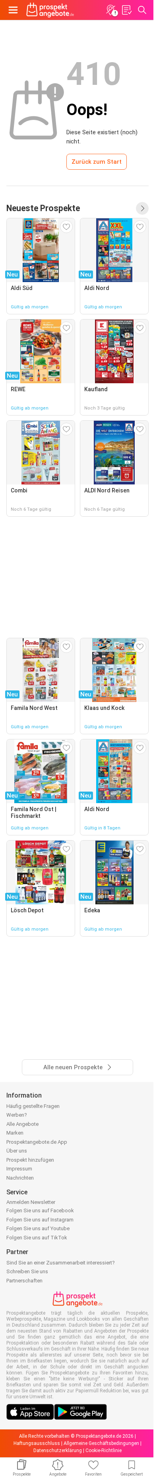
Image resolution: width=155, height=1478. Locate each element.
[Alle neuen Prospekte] (142, 208)
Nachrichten (20, 1178)
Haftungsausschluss (37, 1443)
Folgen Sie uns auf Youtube (38, 1228)
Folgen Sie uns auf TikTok (36, 1238)
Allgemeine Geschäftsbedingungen (101, 1443)
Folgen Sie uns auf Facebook (40, 1210)
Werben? (16, 1115)
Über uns (16, 1151)
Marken (14, 1133)
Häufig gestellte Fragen (33, 1106)
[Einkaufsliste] (126, 10)
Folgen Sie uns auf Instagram (40, 1220)
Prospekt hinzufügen (30, 1160)
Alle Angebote (22, 1124)
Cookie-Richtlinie (103, 1450)
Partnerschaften (24, 1281)
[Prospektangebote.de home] (50, 10)
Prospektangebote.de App (36, 1142)
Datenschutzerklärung (57, 1450)
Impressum (19, 1169)
